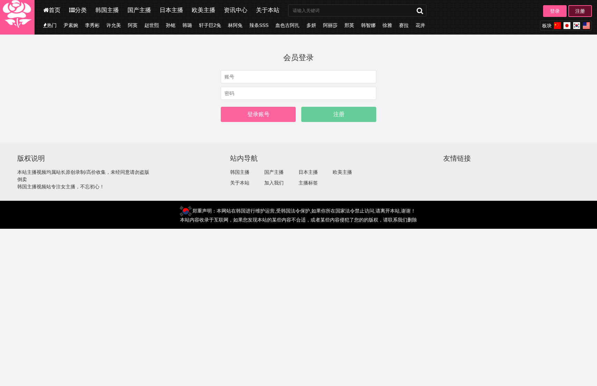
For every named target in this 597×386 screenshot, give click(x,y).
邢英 (349, 25)
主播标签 (308, 183)
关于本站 (267, 10)
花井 (420, 25)
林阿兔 (235, 25)
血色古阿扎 (287, 25)
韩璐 (187, 25)
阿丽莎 (330, 25)
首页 (54, 10)
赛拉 (404, 25)
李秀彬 (92, 25)
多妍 (311, 25)
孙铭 (171, 25)
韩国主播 (107, 10)
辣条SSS (258, 25)
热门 (52, 25)
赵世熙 (151, 25)
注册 (580, 11)
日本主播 (171, 10)
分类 (81, 10)
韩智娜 (368, 25)
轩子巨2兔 (210, 25)
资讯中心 (235, 10)
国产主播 (139, 10)
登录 (555, 11)
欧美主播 (203, 10)
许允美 (113, 25)
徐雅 (387, 25)
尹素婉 (71, 25)
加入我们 (274, 183)
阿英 (133, 25)
